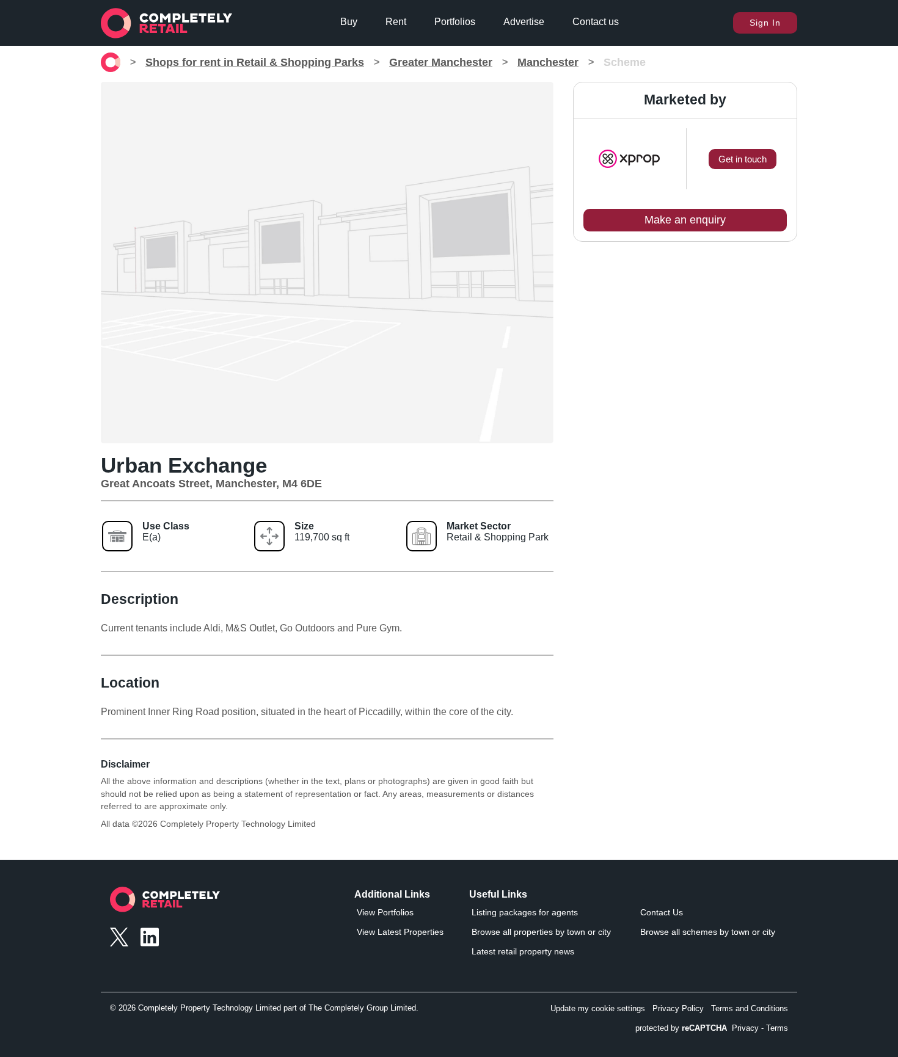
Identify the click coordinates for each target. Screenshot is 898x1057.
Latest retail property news (523, 951)
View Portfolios (385, 912)
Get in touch (742, 159)
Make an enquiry (685, 220)
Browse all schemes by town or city (707, 932)
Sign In (765, 22)
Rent (395, 21)
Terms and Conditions (749, 1008)
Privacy (745, 1028)
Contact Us (661, 912)
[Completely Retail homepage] (165, 902)
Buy (348, 21)
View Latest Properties (400, 932)
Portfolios (454, 21)
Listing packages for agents (525, 912)
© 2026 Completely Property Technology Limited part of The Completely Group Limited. (264, 1007)
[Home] (110, 62)
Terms (777, 1028)
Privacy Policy (678, 1008)
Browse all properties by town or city (541, 932)
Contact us (595, 21)
